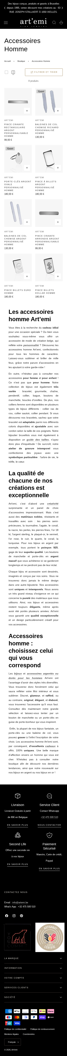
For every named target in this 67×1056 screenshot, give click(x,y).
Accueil (7, 61)
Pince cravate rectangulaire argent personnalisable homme (16, 130)
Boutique (21, 61)
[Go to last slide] (4, 8)
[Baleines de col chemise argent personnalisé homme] (18, 213)
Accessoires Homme (41, 61)
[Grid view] (6, 72)
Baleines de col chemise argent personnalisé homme (15, 240)
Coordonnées (29, 1034)
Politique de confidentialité (15, 1029)
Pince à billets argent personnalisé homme (45, 185)
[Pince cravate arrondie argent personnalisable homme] (49, 213)
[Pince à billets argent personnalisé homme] (49, 159)
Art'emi (8, 120)
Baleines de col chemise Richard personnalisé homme (47, 128)
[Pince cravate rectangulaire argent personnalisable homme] (18, 102)
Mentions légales (11, 1034)
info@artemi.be (20, 902)
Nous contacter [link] (49, 825)
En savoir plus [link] (17, 825)
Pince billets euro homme (17, 291)
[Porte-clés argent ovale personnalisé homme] (18, 159)
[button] (6, 22)
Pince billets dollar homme (45, 291)
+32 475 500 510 (49, 817)
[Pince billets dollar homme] (49, 267)
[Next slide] (62, 8)
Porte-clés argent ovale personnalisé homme (17, 185)
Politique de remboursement (42, 1029)
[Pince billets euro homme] (18, 267)
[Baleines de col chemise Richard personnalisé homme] (49, 102)
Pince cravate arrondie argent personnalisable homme (47, 240)
